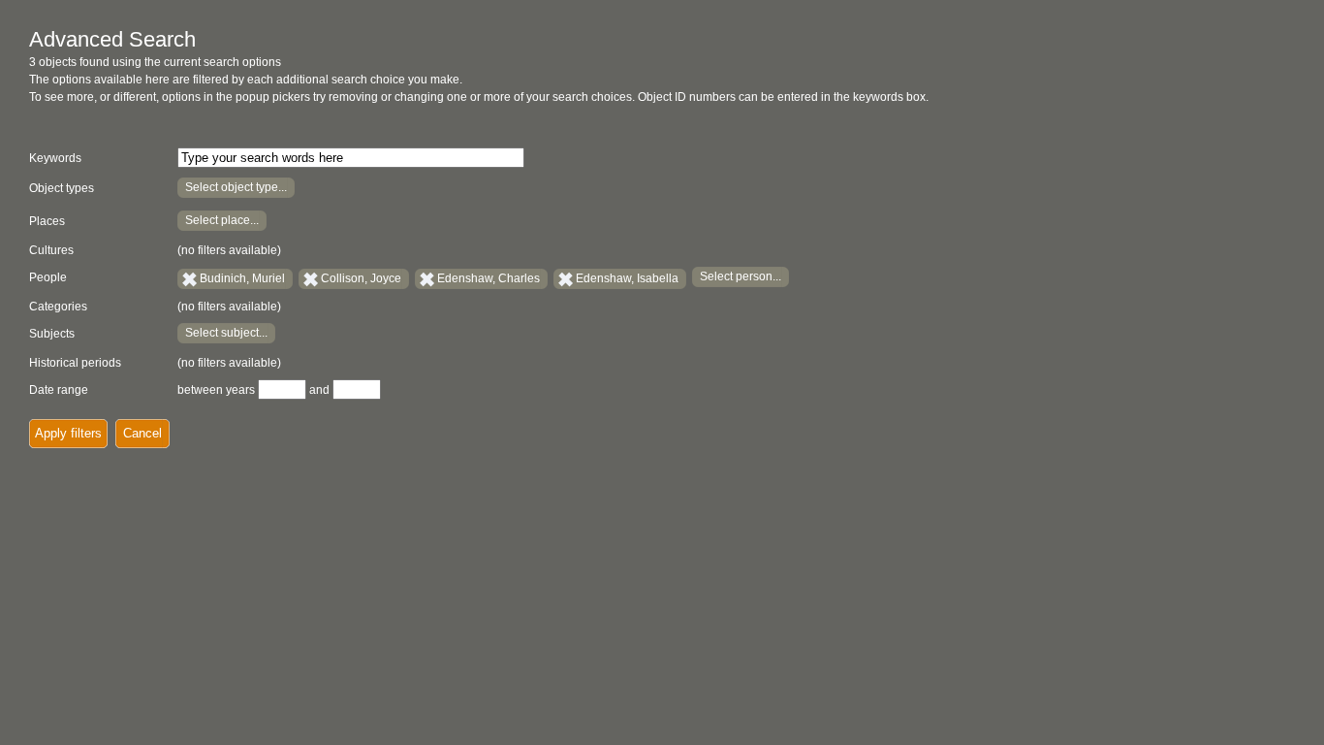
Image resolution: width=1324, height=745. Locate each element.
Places (47, 221)
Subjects (52, 333)
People (48, 277)
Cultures (51, 250)
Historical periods (75, 363)
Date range (58, 390)
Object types (61, 188)
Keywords (55, 158)
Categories (58, 306)
